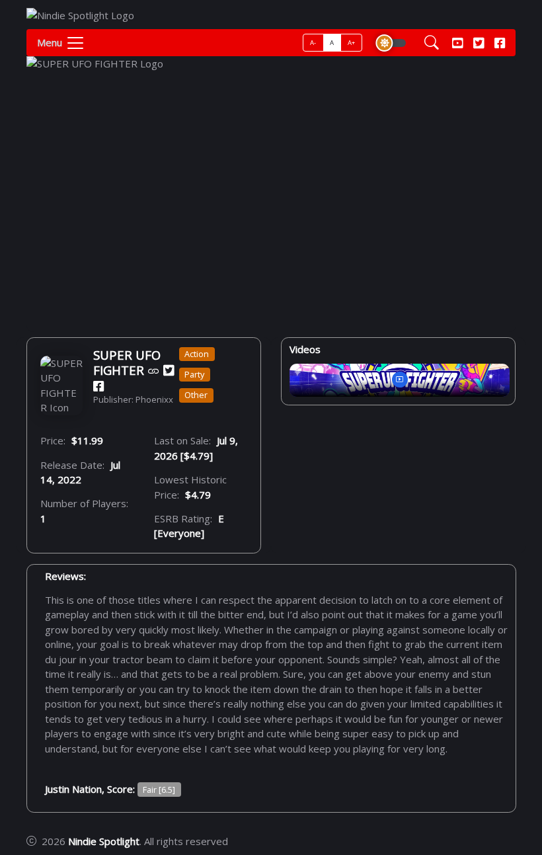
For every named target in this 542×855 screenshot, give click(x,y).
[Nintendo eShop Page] (153, 370)
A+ (352, 42)
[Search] (431, 42)
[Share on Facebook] (98, 385)
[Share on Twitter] (168, 370)
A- (313, 42)
